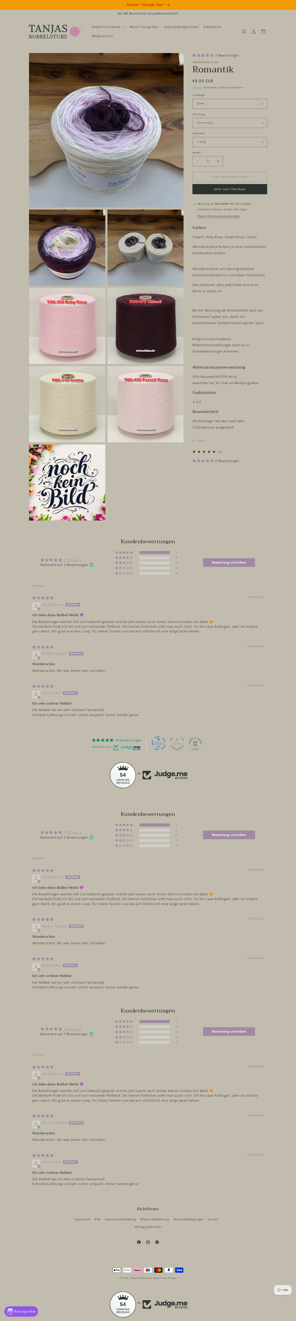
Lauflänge (198, 95)
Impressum (82, 1219)
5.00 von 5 (73, 560)
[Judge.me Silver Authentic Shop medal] (177, 743)
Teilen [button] (201, 440)
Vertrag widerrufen (148, 1227)
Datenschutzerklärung (120, 1219)
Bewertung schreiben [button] (229, 562)
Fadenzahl (198, 133)
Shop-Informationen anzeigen (218, 216)
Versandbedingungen (188, 1219)
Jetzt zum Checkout (229, 189)
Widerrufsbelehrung (154, 1219)
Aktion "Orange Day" (145, 5)
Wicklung (198, 114)
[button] (108, 27)
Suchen (213, 1219)
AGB (97, 1219)
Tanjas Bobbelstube (141, 1278)
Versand (197, 87)
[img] (43, 598)
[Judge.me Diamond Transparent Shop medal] (159, 743)
